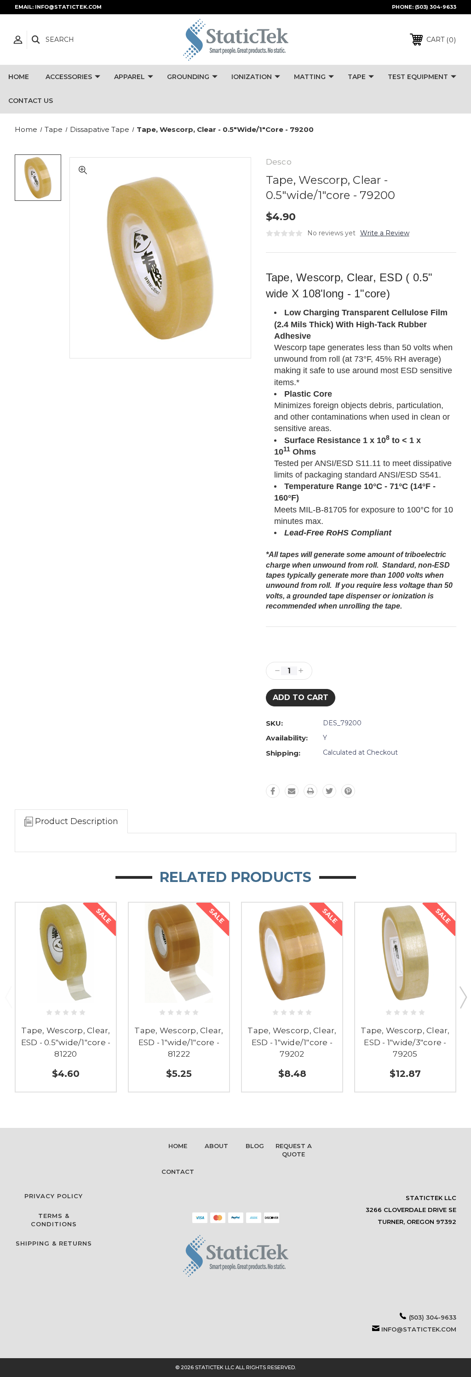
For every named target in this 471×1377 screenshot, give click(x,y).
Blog (255, 1145)
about (216, 1145)
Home (18, 77)
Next (462, 996)
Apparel (129, 77)
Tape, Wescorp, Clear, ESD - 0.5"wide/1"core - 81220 (66, 1042)
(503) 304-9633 (435, 7)
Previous (8, 996)
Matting (310, 77)
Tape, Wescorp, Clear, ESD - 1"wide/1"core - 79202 (291, 1042)
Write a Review (384, 233)
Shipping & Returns (54, 1243)
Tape (357, 77)
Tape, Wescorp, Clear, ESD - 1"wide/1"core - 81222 (178, 1042)
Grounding (188, 77)
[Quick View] (66, 992)
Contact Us (30, 101)
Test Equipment (418, 77)
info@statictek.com (418, 1329)
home (177, 1145)
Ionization (251, 77)
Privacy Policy (53, 1196)
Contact (177, 1171)
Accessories (69, 77)
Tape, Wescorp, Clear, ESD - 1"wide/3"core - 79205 (405, 1042)
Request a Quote (294, 1150)
